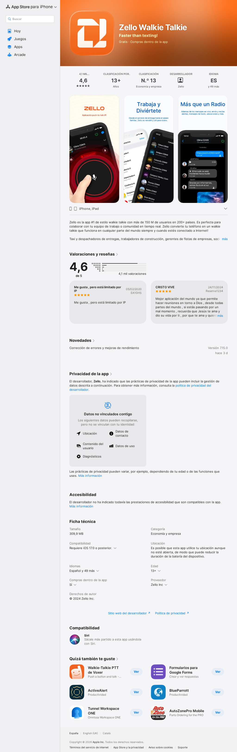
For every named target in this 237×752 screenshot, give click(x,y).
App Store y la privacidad (128, 747)
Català (106, 733)
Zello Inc (157, 584)
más (225, 239)
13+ (153, 571)
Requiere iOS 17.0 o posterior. (90, 548)
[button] (30, 31)
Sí (70, 584)
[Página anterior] (65, 80)
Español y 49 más (82, 571)
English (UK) (90, 733)
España (73, 733)
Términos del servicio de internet (89, 747)
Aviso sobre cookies (161, 747)
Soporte (182, 747)
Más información (90, 475)
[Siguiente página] (232, 80)
